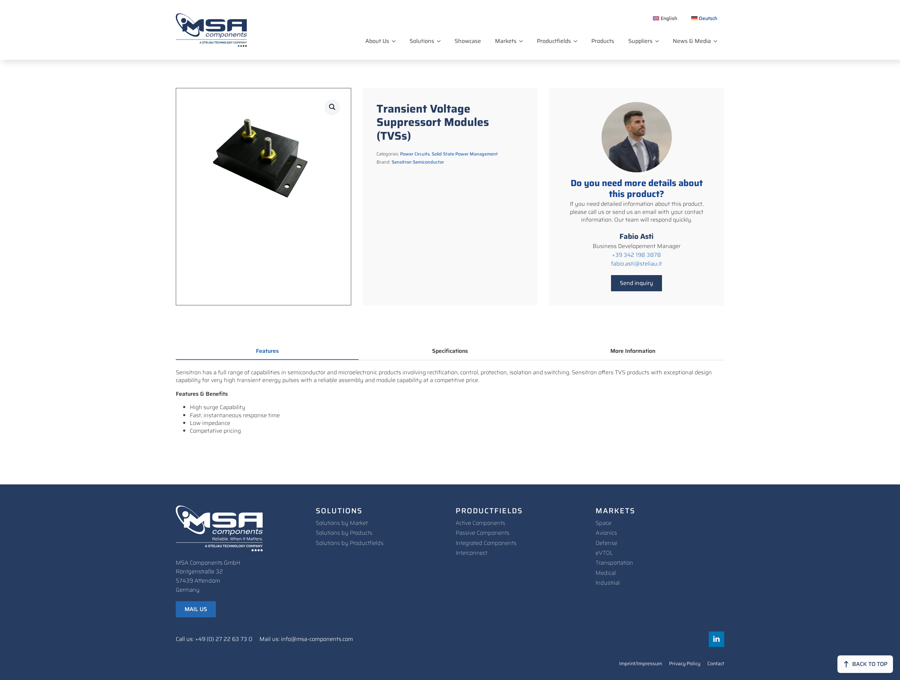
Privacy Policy (684, 664)
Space (603, 523)
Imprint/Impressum (640, 664)
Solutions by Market (342, 523)
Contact (715, 664)
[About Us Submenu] (396, 41)
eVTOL (604, 552)
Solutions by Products (344, 532)
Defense (606, 543)
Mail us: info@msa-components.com (306, 639)
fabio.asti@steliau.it (636, 264)
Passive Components (482, 532)
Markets (505, 41)
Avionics (606, 532)
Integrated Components (486, 543)
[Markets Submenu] (523, 41)
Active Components (480, 523)
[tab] (267, 351)
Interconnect (471, 552)
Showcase (468, 41)
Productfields (554, 41)
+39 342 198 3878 (636, 255)
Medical (606, 572)
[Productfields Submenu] (577, 41)
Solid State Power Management (465, 154)
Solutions (422, 41)
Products (602, 41)
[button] (332, 107)
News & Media (692, 41)
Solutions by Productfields (350, 543)
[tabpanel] (450, 402)
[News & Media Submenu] (717, 41)
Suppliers (640, 41)
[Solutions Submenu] (441, 41)
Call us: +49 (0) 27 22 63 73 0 (214, 639)
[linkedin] (716, 639)
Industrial (608, 582)
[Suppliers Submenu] (659, 41)
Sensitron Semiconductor (418, 162)
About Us (377, 41)
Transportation (614, 562)
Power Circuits (415, 154)
